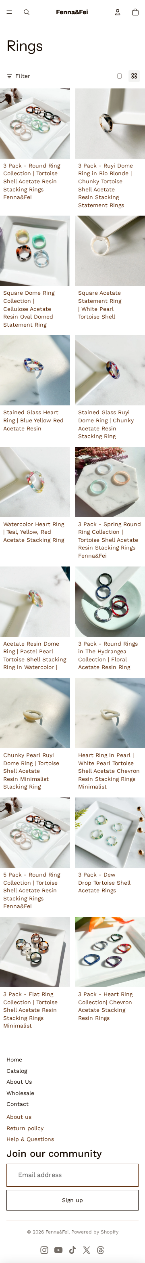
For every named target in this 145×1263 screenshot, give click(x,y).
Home (14, 1059)
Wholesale (20, 1093)
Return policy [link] (25, 1128)
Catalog (16, 1071)
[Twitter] (86, 1250)
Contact (17, 1104)
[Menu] (9, 12)
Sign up (72, 1200)
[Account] (117, 12)
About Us (19, 1081)
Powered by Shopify (94, 1232)
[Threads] (101, 1250)
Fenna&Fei (57, 1232)
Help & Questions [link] (30, 1139)
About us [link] (18, 1117)
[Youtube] (58, 1250)
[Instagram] (44, 1250)
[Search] (26, 12)
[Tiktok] (72, 1250)
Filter (22, 76)
